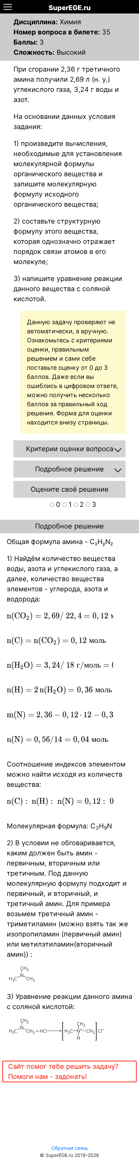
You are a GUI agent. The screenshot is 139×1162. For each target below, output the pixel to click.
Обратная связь (69, 1148)
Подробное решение (69, 526)
